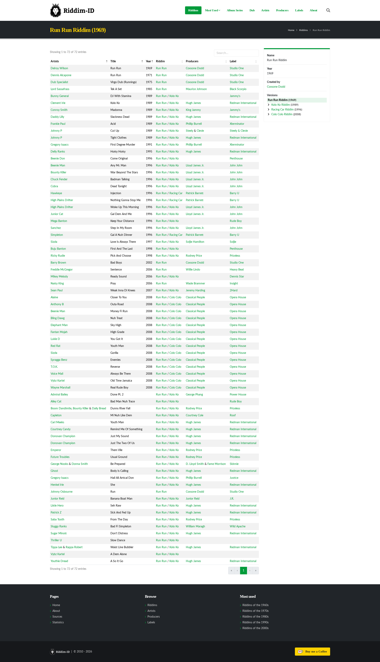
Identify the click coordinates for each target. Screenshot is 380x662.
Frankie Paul (58, 124)
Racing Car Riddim (282, 109)
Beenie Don (58, 158)
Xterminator (237, 124)
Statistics (58, 622)
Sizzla (54, 242)
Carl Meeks (57, 422)
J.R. (232, 498)
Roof (233, 415)
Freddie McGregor (62, 269)
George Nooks (59, 464)
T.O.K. (54, 367)
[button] (107, 61)
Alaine (54, 297)
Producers (282, 10)
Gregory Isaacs (59, 144)
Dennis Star (237, 276)
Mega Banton (59, 221)
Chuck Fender (59, 179)
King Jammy (193, 110)
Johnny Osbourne (61, 491)
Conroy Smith (59, 110)
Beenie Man (58, 165)
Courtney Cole (194, 415)
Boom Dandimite (61, 408)
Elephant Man (59, 325)
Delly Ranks (58, 151)
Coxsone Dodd (195, 68)
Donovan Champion (63, 436)
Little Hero (57, 505)
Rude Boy (236, 221)
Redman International (243, 103)
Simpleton (57, 235)
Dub (252, 10)
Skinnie (234, 464)
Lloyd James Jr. (195, 165)
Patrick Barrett (194, 193)
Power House (238, 394)
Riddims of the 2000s (255, 628)
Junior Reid (57, 498)
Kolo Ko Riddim (281, 105)
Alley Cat (56, 401)
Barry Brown (58, 262)
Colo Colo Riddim (282, 114)
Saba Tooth (57, 519)
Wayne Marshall (60, 387)
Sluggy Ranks (59, 526)
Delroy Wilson (59, 68)
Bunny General (60, 96)
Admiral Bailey (59, 394)
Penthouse (236, 158)
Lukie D (55, 339)
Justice (234, 478)
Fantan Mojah (59, 332)
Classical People (195, 297)
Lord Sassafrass (60, 89)
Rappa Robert (74, 547)
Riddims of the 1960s (255, 605)
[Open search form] (328, 10)
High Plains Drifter (62, 200)
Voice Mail (57, 373)
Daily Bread (99, 408)
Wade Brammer (195, 283)
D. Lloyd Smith (195, 464)
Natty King (57, 283)
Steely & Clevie (239, 131)
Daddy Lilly (57, 117)
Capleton (56, 415)
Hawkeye (56, 193)
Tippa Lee (56, 547)
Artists (265, 10)
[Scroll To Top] (373, 657)
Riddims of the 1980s (255, 616)
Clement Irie (58, 103)
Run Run (161, 68)
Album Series (235, 10)
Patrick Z (56, 512)
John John (236, 165)
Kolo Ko (174, 96)
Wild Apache (237, 526)
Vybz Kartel (58, 380)
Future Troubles (60, 457)
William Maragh (195, 526)
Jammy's (235, 96)
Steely (189, 131)
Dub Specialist (59, 82)
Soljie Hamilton (195, 242)
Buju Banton (58, 249)
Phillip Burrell (194, 124)
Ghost (54, 471)
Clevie (200, 131)
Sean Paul (57, 290)
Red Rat (55, 346)
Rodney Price (194, 255)
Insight (234, 283)
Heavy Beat (237, 269)
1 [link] (243, 570)
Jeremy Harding (195, 290)
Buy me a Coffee (315, 651)
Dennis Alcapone (61, 75)
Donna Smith (80, 464)
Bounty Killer (58, 172)
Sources (57, 616)
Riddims (193, 10)
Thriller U (56, 540)
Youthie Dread (59, 561)
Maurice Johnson (196, 89)
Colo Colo (175, 297)
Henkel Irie (57, 485)
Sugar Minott (59, 533)
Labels (299, 10)
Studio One (237, 68)
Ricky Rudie (58, 255)
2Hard (234, 290)
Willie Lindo (193, 269)
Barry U (234, 193)
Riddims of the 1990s (255, 622)
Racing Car (175, 193)
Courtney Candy (60, 429)
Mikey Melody (59, 276)
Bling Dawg (58, 318)
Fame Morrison (216, 464)
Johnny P (56, 131)
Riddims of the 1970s (255, 611)
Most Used (211, 10)
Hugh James (193, 103)
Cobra (54, 186)
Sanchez (56, 228)
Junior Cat (57, 214)
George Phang (194, 394)
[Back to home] (72, 10)
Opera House (238, 297)
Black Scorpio (238, 89)
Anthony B (57, 304)
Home (291, 30)
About (313, 10)
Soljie (233, 242)
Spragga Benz (59, 360)
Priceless (235, 255)
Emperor (56, 450)
